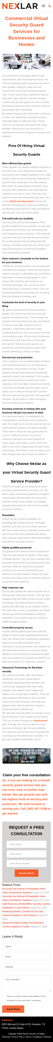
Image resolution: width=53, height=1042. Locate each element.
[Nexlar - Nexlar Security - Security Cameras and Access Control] (20, 5)
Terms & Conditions (33, 1037)
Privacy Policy (17, 1037)
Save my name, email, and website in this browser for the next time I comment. (26, 998)
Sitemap (47, 1037)
